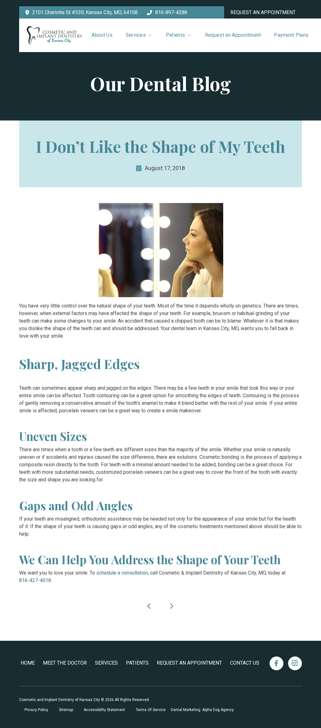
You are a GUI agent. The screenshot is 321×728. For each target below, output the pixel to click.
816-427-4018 (35, 580)
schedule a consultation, (123, 573)
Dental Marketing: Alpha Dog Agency (202, 710)
